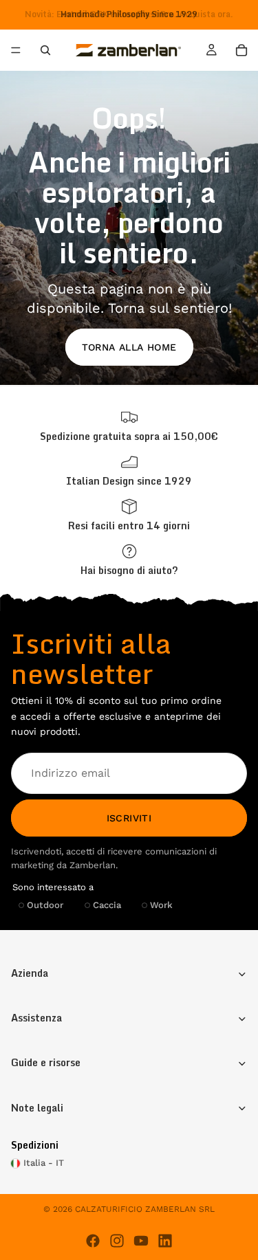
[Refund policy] (129, 515)
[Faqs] (129, 560)
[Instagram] (117, 1241)
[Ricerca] (45, 50)
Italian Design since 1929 (129, 481)
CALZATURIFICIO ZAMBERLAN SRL (145, 1209)
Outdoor (45, 905)
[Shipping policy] (129, 426)
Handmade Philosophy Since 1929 (129, 14)
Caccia (107, 905)
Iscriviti (129, 818)
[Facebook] (93, 1241)
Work (161, 905)
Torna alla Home (129, 347)
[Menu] (16, 51)
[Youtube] (141, 1241)
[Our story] (129, 470)
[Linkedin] (165, 1241)
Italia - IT (43, 1163)
